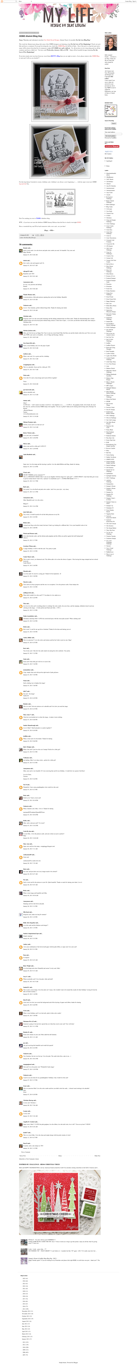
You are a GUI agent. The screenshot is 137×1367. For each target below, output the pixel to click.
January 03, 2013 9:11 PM (30, 752)
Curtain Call (109, 258)
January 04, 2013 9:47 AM (30, 885)
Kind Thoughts (110, 351)
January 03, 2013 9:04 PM (30, 741)
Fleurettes (108, 284)
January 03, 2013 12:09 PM (30, 448)
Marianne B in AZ (28, 1021)
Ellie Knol (26, 912)
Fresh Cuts (109, 289)
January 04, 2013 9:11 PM (30, 949)
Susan (25, 681)
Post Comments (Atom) (32, 1159)
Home (60, 1156)
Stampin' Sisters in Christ (111, 502)
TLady (25, 472)
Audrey (25, 944)
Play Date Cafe (110, 438)
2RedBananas (109, 177)
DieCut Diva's (110, 264)
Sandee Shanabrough (29, 725)
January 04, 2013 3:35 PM (30, 928)
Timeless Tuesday (111, 536)
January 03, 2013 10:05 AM (30, 337)
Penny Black (109, 430)
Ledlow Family (110, 353)
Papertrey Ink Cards (110, 426)
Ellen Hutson (109, 274)
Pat (24, 880)
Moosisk (25, 571)
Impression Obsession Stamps (111, 311)
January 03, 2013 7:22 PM (30, 653)
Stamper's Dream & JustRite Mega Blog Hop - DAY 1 (42, 1258)
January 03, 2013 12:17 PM (30, 481)
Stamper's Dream (110, 486)
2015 (24, 1304)
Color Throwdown (111, 238)
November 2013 (26, 1314)
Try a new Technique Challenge (109, 542)
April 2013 (25, 1331)
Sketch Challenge (110, 465)
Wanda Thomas (27, 295)
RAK (107, 442)
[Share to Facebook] (41, 235)
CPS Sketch (109, 246)
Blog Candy (109, 207)
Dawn (24, 869)
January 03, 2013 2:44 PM (30, 565)
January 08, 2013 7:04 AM (30, 1105)
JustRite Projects (110, 345)
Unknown (26, 305)
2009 (24, 1350)
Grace (25, 1086)
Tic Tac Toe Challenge (109, 533)
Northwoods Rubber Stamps (110, 412)
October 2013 (26, 1316)
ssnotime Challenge (109, 481)
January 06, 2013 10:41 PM (30, 1058)
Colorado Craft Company (110, 241)
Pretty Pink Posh (110, 440)
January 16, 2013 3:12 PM (30, 1148)
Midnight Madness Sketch (111, 388)
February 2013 (26, 1336)
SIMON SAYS (110, 459)
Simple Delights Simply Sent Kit (110, 462)
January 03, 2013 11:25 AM (30, 394)
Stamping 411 (110, 508)
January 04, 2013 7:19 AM (30, 863)
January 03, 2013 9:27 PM (30, 789)
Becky (25, 890)
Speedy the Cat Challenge (110, 470)
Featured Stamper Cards (111, 281)
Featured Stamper (111, 278)
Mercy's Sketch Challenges (110, 382)
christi (25, 260)
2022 (24, 1286)
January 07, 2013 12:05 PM (30, 1069)
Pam (24, 955)
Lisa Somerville (27, 343)
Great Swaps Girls (111, 299)
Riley (107, 450)
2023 (24, 1283)
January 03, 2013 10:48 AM (30, 384)
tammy (25, 400)
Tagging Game (110, 514)
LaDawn (25, 354)
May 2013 (25, 1329)
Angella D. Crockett (29, 1122)
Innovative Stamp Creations (111, 314)
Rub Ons (108, 453)
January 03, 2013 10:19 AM (30, 348)
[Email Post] (33, 235)
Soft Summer (109, 467)
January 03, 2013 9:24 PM (30, 779)
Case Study (109, 211)
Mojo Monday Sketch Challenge (110, 392)
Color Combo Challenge (110, 226)
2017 (24, 1299)
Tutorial (108, 546)
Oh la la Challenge (111, 418)
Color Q (108, 236)
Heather (25, 704)
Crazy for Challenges (109, 253)
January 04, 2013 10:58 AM (30, 895)
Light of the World (111, 356)
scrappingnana (27, 365)
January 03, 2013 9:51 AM (30, 325)
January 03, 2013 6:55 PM (30, 642)
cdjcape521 (26, 271)
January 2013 (25, 1339)
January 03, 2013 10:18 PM (30, 800)
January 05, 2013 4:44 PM (30, 1005)
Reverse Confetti (110, 448)
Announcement (110, 188)
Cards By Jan (27, 831)
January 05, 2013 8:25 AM (30, 960)
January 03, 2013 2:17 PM (30, 540)
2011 (24, 1345)
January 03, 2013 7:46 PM (30, 685)
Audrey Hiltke (27, 638)
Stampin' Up (109, 505)
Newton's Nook (110, 407)
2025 (24, 1278)
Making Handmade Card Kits (111, 375)
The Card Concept (111, 523)
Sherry (25, 444)
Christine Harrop (28, 1100)
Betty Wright (27, 966)
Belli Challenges (110, 204)
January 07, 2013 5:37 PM (30, 1080)
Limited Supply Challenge (110, 358)
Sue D (25, 785)
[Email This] (36, 235)
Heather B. (26, 1032)
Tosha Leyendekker (28, 616)
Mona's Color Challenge (109, 396)
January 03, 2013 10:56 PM (30, 815)
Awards (108, 195)
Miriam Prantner (28, 422)
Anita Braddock (27, 454)
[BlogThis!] (38, 235)
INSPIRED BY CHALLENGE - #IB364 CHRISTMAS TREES (39, 1164)
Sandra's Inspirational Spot (31, 933)
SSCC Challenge (110, 478)
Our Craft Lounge (111, 420)
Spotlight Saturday (111, 476)
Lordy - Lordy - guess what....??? (37, 1249)
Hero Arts (109, 303)
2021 (24, 1288)
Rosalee (25, 248)
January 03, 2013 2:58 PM (30, 576)
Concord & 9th (110, 244)
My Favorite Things (109, 404)
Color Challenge (110, 224)
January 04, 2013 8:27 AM (30, 874)
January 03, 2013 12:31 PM (30, 492)
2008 (24, 1352)
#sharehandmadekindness (111, 174)
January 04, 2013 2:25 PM (30, 917)
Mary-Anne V (27, 715)
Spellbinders (109, 473)
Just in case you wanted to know (110, 334)
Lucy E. (25, 976)
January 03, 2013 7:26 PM (30, 664)
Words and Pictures (28, 533)
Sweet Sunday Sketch (110, 511)
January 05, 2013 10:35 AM (30, 981)
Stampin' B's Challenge (109, 495)
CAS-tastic (109, 209)
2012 (24, 1342)
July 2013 (25, 1324)
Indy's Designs (27, 747)
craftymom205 (27, 855)
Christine (26, 316)
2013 (24, 1309)
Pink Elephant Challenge (110, 432)
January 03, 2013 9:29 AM (30, 299)
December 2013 (26, 1311)
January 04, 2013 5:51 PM (30, 938)
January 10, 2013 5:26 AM (30, 1116)
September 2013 (26, 1319)
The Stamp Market (111, 528)
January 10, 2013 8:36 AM (30, 1127)
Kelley (25, 821)
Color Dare (109, 230)
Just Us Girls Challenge (109, 340)
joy (24, 1043)
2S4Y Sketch (109, 179)
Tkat (24, 603)
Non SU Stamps (110, 409)
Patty (24, 795)
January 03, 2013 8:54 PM (30, 730)
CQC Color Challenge (109, 249)
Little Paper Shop (111, 362)
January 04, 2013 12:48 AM (30, 838)
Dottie (25, 627)
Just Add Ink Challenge (109, 330)
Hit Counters (108, 154)
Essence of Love (110, 276)
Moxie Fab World (111, 399)
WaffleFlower (109, 552)
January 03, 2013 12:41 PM (30, 506)
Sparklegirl (109, 161)
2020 (24, 1291)
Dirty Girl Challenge (109, 271)
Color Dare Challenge (109, 232)
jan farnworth (27, 390)
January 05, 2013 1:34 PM (30, 994)
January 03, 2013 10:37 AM (30, 369)
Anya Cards (109, 192)
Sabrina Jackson (28, 330)
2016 (24, 1301)
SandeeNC (26, 987)
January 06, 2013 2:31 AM (30, 1037)
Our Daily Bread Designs (30, 237)
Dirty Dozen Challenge (109, 267)
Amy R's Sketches (111, 186)
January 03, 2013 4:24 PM (30, 598)
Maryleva (26, 582)
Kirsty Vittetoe (27, 433)
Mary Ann (26, 844)
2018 (24, 1296)
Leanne (25, 1111)
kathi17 (25, 1133)
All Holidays (109, 181)
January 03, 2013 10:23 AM (30, 359)
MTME (108, 401)
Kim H (25, 1000)
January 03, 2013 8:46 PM (30, 719)
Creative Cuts (109, 256)
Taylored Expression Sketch (111, 516)
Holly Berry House (111, 306)
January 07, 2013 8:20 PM (30, 1094)
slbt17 (25, 691)
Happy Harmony (110, 301)
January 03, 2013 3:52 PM (30, 587)
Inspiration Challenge (109, 318)
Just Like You (110, 337)
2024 (24, 1281)
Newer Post (23, 1156)
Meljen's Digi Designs (109, 379)
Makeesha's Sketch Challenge (111, 371)
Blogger (76, 1362)
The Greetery (109, 526)
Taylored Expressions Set (110, 520)
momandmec (27, 670)
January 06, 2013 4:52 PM (30, 1048)
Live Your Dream (111, 364)
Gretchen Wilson (28, 546)
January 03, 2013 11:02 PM (30, 825)
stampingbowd (27, 1064)
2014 (24, 1306)
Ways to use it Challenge (110, 555)
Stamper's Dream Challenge (110, 489)
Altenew (108, 184)
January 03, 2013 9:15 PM (30, 762)
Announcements (110, 190)
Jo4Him (25, 736)
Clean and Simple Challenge (111, 220)
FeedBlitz (113, 138)
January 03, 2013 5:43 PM (30, 621)
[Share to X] (40, 235)
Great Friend (109, 297)
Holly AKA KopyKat (29, 923)
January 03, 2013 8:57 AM (30, 265)
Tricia (25, 375)
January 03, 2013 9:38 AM (30, 310)
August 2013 (25, 1321)
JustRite (108, 343)
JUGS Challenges (110, 327)
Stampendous (109, 484)
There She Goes (110, 530)
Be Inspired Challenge (109, 197)
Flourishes (109, 286)
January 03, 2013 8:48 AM (30, 255)
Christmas (109, 218)
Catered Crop (109, 213)
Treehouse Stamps (111, 538)
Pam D (25, 1143)
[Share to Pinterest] (43, 235)
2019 (24, 1294)
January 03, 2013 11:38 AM (30, 416)
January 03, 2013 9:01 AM (30, 276)
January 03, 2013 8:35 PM (30, 709)
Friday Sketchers (110, 291)
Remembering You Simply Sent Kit (111, 445)
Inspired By (109, 321)
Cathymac (26, 758)
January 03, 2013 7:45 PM (30, 675)
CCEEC (108, 215)
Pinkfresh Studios (111, 436)
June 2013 (25, 1326)
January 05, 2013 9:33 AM (30, 971)
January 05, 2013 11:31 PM (30, 1026)
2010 (24, 1347)
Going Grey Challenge (109, 294)
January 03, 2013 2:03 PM (30, 517)
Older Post (97, 1156)
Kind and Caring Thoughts (110, 348)
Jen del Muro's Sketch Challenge (110, 324)
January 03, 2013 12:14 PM (30, 466)
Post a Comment (25, 1152)
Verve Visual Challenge (109, 549)
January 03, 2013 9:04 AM (30, 289)
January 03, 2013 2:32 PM (30, 551)
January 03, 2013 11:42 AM (30, 427)
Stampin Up (109, 492)
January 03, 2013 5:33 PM (30, 610)
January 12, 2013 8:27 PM (30, 1137)
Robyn (25, 523)
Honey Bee (109, 308)
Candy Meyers (27, 557)
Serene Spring (110, 455)
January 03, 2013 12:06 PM (30, 438)
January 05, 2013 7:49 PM (30, 1015)
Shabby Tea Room (111, 457)
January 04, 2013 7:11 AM (30, 849)
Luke (107, 366)
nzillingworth (27, 593)
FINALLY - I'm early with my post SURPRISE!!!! (42, 1240)
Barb (24, 487)
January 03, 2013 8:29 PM (30, 698)
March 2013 (25, 1334)
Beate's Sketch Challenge (110, 201)
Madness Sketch (110, 368)
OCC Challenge (110, 415)
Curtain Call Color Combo (111, 261)
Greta (25, 1011)
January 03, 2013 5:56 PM (30, 632)
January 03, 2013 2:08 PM (30, 528)
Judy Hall (26, 512)
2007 (24, 1355)
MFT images (109, 385)
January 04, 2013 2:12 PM (30, 906)
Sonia (24, 659)
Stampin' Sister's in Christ (110, 499)
